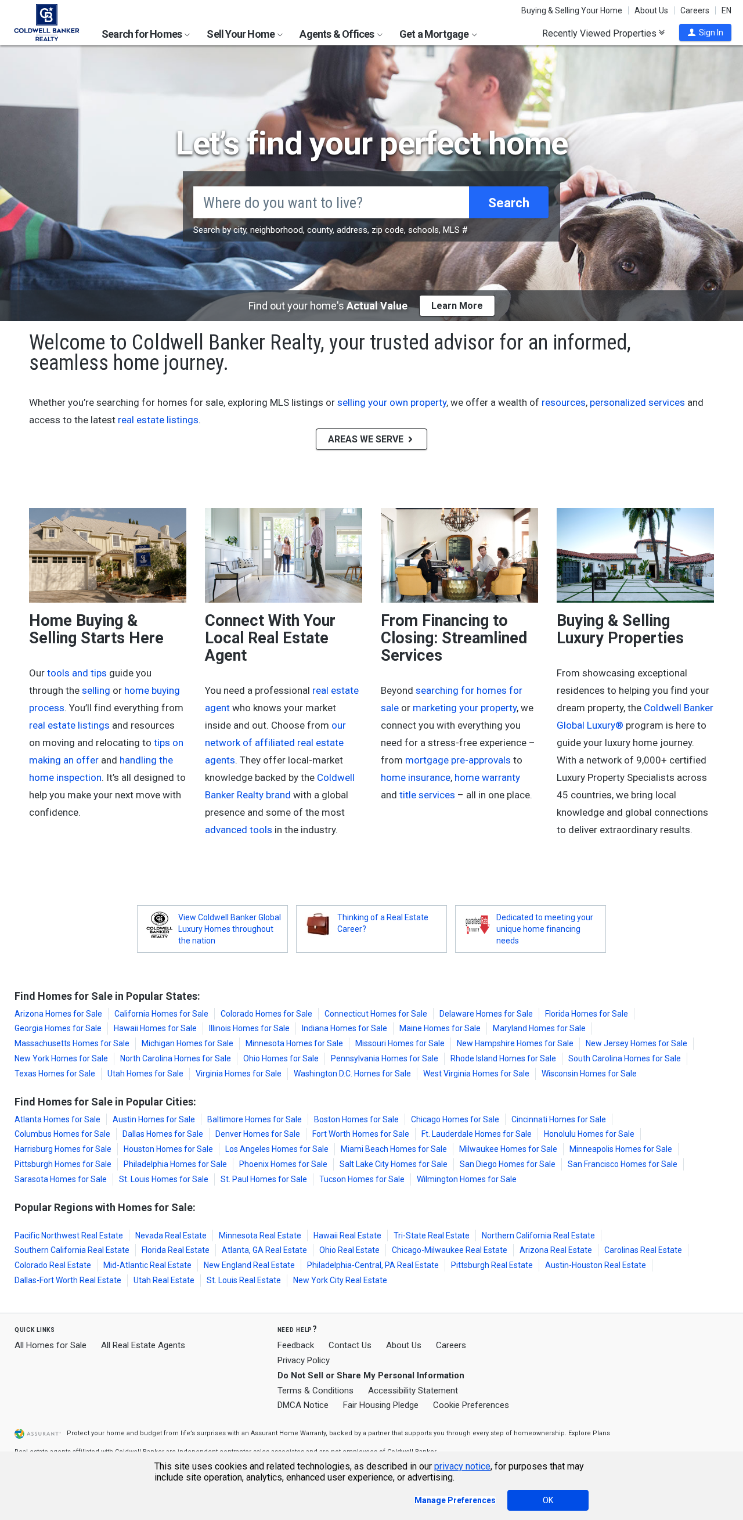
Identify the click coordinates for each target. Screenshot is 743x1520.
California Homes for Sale (161, 1013)
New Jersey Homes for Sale (636, 1043)
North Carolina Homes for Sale (175, 1058)
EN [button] (726, 10)
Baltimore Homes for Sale (254, 1119)
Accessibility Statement (413, 1390)
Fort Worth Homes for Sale (360, 1134)
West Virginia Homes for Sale (476, 1073)
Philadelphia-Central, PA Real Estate (373, 1265)
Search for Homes (142, 34)
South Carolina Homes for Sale (624, 1058)
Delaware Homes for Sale (486, 1013)
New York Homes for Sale (61, 1058)
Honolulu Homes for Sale (589, 1134)
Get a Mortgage (435, 34)
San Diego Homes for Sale (508, 1164)
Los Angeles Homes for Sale (277, 1149)
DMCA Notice (303, 1405)
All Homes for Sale (50, 1345)
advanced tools (238, 829)
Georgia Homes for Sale (58, 1028)
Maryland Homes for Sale (539, 1028)
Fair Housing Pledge (381, 1405)
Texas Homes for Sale (55, 1073)
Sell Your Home (241, 34)
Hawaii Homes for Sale (155, 1028)
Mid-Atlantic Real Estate (147, 1265)
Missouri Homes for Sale (400, 1043)
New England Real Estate (249, 1265)
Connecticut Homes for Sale (375, 1013)
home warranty (487, 777)
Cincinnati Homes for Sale (558, 1119)
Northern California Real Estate (538, 1235)
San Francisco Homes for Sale (622, 1164)
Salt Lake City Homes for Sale (394, 1164)
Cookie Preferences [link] (471, 1405)
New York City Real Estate (340, 1280)
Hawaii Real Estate (347, 1235)
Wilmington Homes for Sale (467, 1179)
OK (548, 1500)
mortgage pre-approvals (458, 760)
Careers (694, 10)
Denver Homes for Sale (257, 1134)
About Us (651, 10)
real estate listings (158, 420)
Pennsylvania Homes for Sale (384, 1058)
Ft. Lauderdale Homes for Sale (476, 1134)
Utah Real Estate (164, 1280)
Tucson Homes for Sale (362, 1179)
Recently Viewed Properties (600, 33)
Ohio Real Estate (349, 1250)
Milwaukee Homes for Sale (508, 1149)
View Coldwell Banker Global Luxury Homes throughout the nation (229, 929)
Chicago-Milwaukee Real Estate (449, 1250)
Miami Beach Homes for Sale (394, 1149)
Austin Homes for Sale (154, 1119)
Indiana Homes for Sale (344, 1028)
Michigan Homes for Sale (187, 1043)
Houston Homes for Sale (168, 1149)
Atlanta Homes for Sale (57, 1119)
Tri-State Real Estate (432, 1235)
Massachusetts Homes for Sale (72, 1043)
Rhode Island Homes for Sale (503, 1058)
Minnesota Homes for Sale (294, 1043)
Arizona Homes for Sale (58, 1013)
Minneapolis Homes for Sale (620, 1149)
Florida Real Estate (176, 1250)
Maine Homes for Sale (440, 1028)
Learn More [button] (457, 305)
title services (427, 795)
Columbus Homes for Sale (62, 1134)
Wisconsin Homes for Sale (589, 1073)
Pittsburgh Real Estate (492, 1265)
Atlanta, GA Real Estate (264, 1250)
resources (564, 402)
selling (96, 690)
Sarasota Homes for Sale (61, 1179)
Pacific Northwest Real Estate (69, 1235)
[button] (705, 32)
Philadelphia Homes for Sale (175, 1164)
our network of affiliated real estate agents (275, 742)
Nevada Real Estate (171, 1235)
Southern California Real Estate (72, 1250)
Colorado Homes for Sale (266, 1013)
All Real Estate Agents (143, 1345)
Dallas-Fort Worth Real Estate (68, 1280)
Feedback (295, 1345)
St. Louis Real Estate (244, 1280)
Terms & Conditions (315, 1390)
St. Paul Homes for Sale (264, 1179)
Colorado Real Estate (53, 1265)
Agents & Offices (338, 34)
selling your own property (391, 402)
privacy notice (462, 1466)
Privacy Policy (303, 1360)
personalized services (637, 402)
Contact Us (350, 1345)
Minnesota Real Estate (260, 1235)
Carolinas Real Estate (643, 1250)
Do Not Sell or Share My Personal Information (370, 1375)
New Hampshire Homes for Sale (515, 1043)
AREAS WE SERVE (367, 439)
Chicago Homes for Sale (455, 1119)
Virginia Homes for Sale (239, 1073)
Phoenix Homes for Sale (283, 1164)
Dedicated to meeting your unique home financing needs (544, 929)
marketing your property (465, 708)
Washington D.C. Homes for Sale (352, 1073)
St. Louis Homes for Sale (163, 1179)
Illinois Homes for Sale (249, 1028)
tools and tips (77, 673)
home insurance (415, 777)
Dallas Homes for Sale (162, 1134)
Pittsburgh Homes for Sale (63, 1164)
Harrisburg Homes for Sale (63, 1149)
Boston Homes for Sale (356, 1119)
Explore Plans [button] (589, 1433)
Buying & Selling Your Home (571, 10)
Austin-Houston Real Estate (595, 1265)
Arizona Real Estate (556, 1250)
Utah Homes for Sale (145, 1073)
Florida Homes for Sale (586, 1013)
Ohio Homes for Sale (281, 1058)
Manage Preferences (455, 1500)
